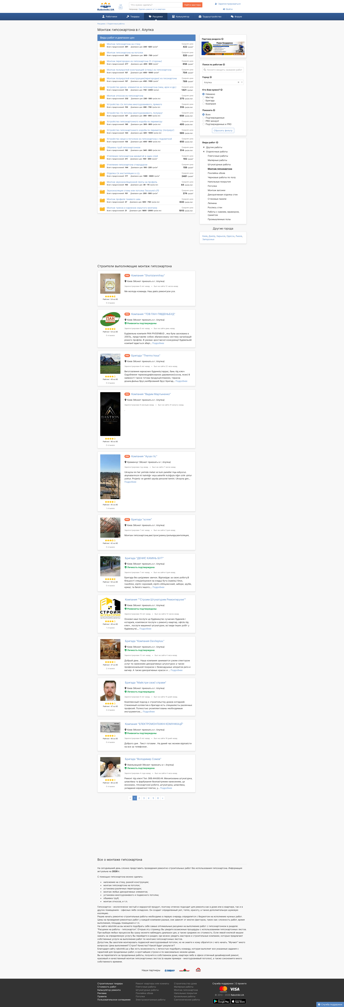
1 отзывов (110, 508)
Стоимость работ (106, 986)
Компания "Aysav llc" (144, 456)
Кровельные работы (184, 996)
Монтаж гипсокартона (220, 168)
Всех (208, 114)
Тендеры (134, 16)
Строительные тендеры (110, 983)
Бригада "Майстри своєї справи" (145, 682)
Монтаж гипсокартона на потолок (125, 52)
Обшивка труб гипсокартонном (123, 147)
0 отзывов (110, 303)
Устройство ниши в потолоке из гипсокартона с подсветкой (139, 138)
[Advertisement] (146, 238)
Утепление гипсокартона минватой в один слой (132, 156)
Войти (229, 9)
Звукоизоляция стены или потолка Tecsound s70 (133, 190)
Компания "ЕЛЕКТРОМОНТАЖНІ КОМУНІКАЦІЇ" (154, 724)
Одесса (230, 236)
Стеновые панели (217, 199)
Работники (111, 16)
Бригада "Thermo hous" (145, 355)
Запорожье (208, 239)
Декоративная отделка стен (223, 194)
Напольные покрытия (219, 181)
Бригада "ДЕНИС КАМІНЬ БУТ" (144, 558)
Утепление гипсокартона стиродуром (127, 164)
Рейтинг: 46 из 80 (110, 442)
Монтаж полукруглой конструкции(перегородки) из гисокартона (142, 78)
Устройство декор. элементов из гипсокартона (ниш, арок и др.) (141, 87)
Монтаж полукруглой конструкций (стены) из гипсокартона (139, 69)
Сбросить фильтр (223, 130)
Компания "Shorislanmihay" (148, 275)
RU (120, 8)
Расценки (158, 16)
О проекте (240, 983)
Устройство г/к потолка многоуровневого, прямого (134, 104)
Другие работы (214, 147)
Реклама (101, 993)
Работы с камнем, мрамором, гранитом (223, 213)
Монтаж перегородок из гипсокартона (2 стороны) (134, 61)
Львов (239, 236)
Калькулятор (182, 16)
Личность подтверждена (141, 567)
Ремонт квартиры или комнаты (152, 983)
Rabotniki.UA (237, 995)
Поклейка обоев (216, 173)
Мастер (210, 97)
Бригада (210, 100)
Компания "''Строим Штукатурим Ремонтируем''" (155, 599)
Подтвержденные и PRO (218, 124)
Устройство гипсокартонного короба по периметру (134, 121)
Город (205, 77)
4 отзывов (110, 710)
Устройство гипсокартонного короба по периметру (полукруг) (140, 130)
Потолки (212, 186)
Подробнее (158, 343)
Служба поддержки (331, 1004)
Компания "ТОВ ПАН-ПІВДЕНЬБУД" (153, 314)
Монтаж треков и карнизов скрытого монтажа (132, 207)
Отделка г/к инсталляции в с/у (123, 173)
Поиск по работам (212, 64)
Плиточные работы (218, 156)
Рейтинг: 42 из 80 (110, 543)
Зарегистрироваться (229, 3)
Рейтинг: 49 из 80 (110, 379)
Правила (102, 996)
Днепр (212, 236)
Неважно (210, 94)
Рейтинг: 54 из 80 (110, 299)
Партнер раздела (211, 39)
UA (120, 5)
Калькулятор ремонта (109, 990)
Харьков (220, 236)
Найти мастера (192, 4)
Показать (207, 110)
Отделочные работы (217, 151)
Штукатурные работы (219, 164)
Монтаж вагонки (216, 190)
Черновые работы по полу (222, 177)
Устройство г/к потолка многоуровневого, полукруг (135, 113)
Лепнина (212, 203)
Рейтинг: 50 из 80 (110, 582)
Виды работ (208, 142)
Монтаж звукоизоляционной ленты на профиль (132, 182)
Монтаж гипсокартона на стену (123, 44)
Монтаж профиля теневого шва (123, 199)
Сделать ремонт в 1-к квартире (152, 9)
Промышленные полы (219, 219)
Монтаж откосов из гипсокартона (125, 95)
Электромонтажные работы (150, 999)
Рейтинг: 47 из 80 (110, 665)
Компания (211, 103)
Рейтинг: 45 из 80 (110, 505)
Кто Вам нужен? (211, 89)
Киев (204, 236)
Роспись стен (215, 207)
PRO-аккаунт (212, 121)
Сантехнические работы (187, 999)
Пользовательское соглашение (113, 999)
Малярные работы (217, 160)
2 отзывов (110, 668)
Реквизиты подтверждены (142, 323)
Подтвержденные (215, 117)
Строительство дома (185, 983)
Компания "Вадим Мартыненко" (151, 394)
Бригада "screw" (141, 519)
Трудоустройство (212, 16)
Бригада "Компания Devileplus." (144, 641)
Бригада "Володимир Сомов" (143, 759)
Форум (238, 16)
